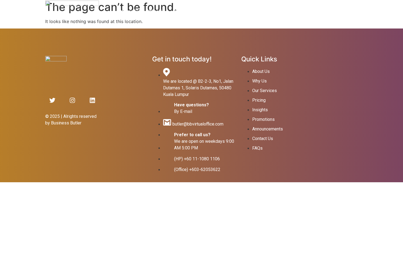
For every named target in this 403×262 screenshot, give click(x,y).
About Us (130, 11)
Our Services (186, 11)
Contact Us (263, 11)
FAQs (288, 11)
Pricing (215, 11)
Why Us (156, 11)
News (237, 11)
